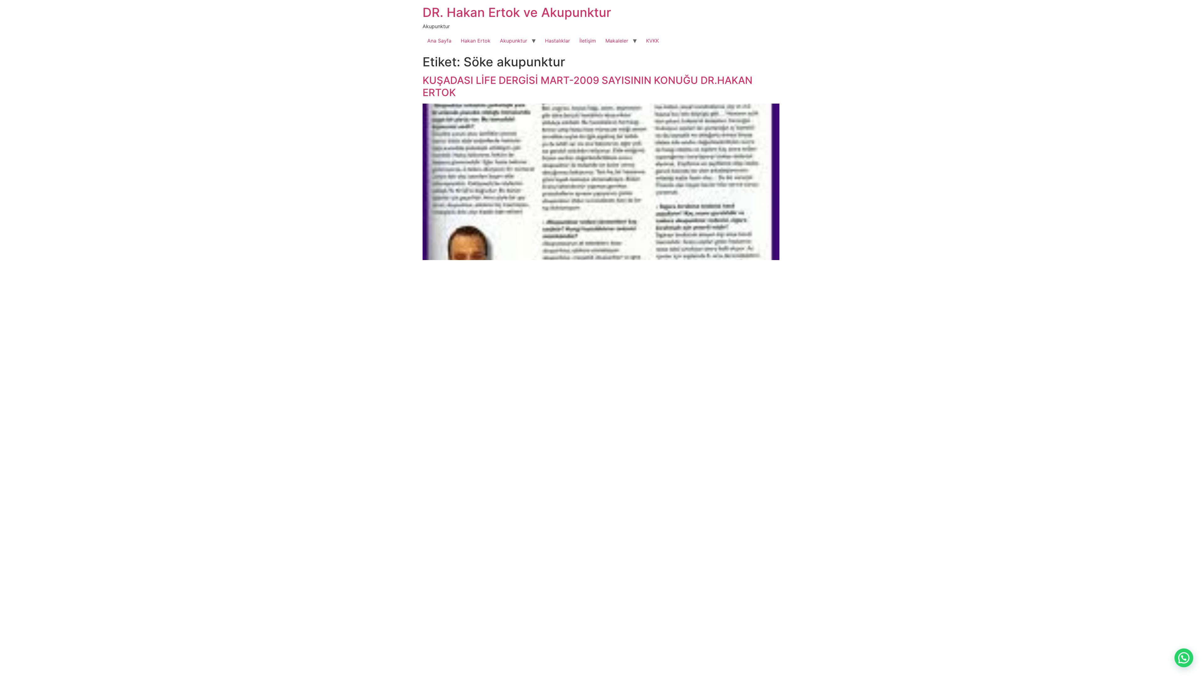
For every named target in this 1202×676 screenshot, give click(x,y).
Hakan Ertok (476, 41)
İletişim (587, 41)
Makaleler (616, 41)
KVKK (652, 41)
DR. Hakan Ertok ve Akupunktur (517, 12)
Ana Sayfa (439, 41)
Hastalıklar (557, 41)
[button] (1183, 657)
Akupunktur (513, 41)
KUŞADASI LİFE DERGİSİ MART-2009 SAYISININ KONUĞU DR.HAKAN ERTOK (588, 86)
